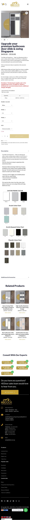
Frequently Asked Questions (7, 484)
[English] (7, 517)
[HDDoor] (6, 401)
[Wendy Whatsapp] (22, 362)
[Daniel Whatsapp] (7, 373)
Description (4, 151)
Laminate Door (4, 451)
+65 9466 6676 (11, 432)
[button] (5, 4)
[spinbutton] (5, 136)
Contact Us (3, 475)
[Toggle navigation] (24, 4)
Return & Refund (5, 490)
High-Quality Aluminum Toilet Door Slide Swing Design (22, 307)
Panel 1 (3, 109)
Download (3, 465)
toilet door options (16, 78)
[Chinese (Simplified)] (2, 517)
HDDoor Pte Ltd (15, 507)
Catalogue (3, 467)
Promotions (3, 473)
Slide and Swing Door (13, 142)
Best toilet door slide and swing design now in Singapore (7, 334)
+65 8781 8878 (11, 434)
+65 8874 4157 (11, 428)
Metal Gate (3, 453)
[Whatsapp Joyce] (7, 362)
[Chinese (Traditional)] (5, 517)
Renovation (3, 470)
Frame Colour (5, 101)
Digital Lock (3, 456)
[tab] (15, 151)
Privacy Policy (4, 487)
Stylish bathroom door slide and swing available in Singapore (22, 334)
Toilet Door (3, 459)
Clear (2, 131)
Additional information (8, 277)
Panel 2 (3, 117)
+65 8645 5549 (12, 429)
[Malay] (10, 517)
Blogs (2, 482)
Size (2, 125)
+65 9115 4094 (11, 431)
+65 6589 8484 (14, 426)
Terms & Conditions (5, 492)
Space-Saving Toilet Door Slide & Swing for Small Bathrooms (8, 307)
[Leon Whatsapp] (7, 367)
